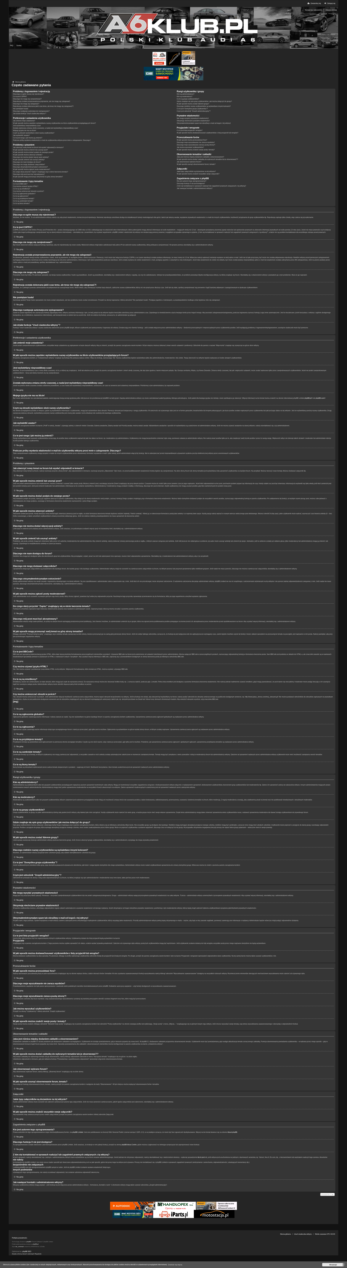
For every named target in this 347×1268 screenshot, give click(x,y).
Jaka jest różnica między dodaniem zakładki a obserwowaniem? (200, 157)
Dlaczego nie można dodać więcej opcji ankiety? (31, 157)
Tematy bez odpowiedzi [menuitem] (313, 10)
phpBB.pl (308, 398)
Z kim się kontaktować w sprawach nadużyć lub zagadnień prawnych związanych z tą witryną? (211, 186)
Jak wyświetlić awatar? (21, 135)
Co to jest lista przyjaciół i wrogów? (190, 130)
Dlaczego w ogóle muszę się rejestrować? (28, 94)
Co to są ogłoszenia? (21, 196)
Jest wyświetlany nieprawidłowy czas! (27, 126)
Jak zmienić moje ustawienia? (24, 121)
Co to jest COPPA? (20, 96)
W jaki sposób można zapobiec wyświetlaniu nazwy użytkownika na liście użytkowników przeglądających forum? (54, 123)
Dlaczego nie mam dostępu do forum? (27, 162)
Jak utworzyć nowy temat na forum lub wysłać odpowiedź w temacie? (38, 147)
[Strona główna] (173, 27)
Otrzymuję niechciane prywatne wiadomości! (193, 121)
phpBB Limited (77, 1132)
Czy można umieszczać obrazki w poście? (28, 191)
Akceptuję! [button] (333, 1265)
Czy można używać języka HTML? (25, 186)
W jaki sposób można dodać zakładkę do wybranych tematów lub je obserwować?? (207, 159)
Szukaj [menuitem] (18, 45)
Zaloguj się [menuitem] (331, 3)
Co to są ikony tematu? (21, 203)
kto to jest (201, 1157)
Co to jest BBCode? (20, 184)
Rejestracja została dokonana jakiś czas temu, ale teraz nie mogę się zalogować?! (43, 106)
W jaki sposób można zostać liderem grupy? (193, 104)
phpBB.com (320, 398)
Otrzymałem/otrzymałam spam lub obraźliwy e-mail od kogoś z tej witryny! (204, 123)
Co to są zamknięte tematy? (23, 201)
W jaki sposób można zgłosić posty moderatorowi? (31, 169)
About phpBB (232, 1132)
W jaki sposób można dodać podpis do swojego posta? (33, 152)
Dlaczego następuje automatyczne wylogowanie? (31, 111)
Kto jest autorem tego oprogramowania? (191, 181)
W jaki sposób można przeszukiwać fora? (192, 140)
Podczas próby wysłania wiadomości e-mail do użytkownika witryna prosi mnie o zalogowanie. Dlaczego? (52, 140)
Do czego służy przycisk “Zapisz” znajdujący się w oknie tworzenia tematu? (40, 172)
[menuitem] (23, 1254)
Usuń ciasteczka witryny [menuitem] (303, 1234)
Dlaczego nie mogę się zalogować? (26, 104)
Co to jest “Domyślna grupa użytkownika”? (192, 109)
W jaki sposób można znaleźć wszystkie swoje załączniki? (198, 174)
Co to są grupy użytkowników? (188, 99)
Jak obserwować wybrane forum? (189, 162)
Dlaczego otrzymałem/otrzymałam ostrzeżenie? (30, 167)
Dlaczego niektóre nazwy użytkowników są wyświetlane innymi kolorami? (204, 106)
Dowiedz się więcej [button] (175, 1265)
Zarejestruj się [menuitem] (316, 3)
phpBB (28, 1241)
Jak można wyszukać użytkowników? (190, 147)
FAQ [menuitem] (11, 45)
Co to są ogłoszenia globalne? (24, 194)
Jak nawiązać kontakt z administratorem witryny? (195, 188)
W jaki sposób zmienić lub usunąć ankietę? (29, 160)
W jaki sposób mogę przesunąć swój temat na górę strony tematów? (38, 177)
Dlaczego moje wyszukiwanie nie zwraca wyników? (196, 142)
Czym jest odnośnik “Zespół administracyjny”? (194, 111)
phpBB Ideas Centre (129, 1145)
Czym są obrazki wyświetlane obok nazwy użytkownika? (33, 133)
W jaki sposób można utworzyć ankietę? (27, 155)
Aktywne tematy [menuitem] (331, 10)
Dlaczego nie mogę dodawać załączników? (29, 164)
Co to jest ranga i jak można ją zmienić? (27, 138)
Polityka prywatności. (19, 1238)
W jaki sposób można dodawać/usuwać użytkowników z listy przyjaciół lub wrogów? (207, 133)
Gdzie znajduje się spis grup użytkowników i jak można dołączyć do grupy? (204, 101)
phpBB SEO (26, 1251)
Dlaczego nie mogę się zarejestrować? (27, 99)
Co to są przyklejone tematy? (23, 198)
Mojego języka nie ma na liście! (24, 130)
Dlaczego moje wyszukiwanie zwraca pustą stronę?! (196, 145)
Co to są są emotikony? (21, 189)
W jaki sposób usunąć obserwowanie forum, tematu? (196, 164)
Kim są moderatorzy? (184, 96)
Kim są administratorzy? (185, 94)
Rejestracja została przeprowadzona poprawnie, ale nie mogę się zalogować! (41, 101)
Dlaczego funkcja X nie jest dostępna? (191, 183)
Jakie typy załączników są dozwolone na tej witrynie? (196, 171)
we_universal (19, 1246)
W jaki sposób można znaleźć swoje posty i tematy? (196, 150)
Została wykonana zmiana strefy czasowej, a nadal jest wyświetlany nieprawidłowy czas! (45, 128)
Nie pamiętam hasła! (20, 109)
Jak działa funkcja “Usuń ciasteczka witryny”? (29, 114)
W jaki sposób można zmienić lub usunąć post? (30, 150)
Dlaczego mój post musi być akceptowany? (29, 174)
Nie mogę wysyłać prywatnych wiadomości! (193, 118)
